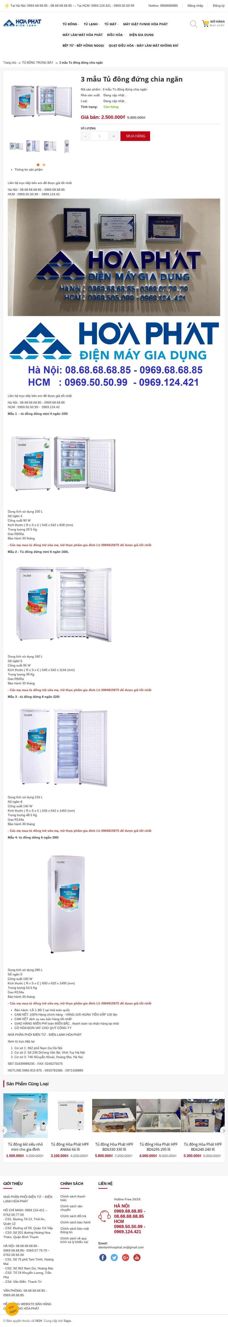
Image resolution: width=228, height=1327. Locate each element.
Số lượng (88, 128)
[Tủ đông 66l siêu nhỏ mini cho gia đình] (25, 1116)
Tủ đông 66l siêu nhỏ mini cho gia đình (25, 1147)
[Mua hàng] (50, 1125)
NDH (38, 1321)
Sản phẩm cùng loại (27, 1083)
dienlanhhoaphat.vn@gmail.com (121, 1247)
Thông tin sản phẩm (28, 169)
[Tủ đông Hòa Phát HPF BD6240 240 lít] (203, 1116)
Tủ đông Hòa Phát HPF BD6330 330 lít (114, 1147)
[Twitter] (114, 1257)
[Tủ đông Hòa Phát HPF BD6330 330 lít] (114, 1116)
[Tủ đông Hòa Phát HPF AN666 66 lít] (70, 1116)
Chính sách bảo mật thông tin (74, 1230)
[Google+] (125, 1257)
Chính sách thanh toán (72, 1198)
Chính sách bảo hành (75, 1222)
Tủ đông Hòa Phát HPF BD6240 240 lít (203, 1147)
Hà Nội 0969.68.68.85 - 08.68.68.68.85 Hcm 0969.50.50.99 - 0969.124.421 (129, 1218)
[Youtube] (137, 1257)
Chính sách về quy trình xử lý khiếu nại (74, 1240)
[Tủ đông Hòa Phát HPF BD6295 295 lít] (158, 1116)
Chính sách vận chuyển (71, 1208)
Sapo (67, 1321)
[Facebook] (103, 1257)
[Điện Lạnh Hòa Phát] (22, 23)
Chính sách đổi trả (73, 1216)
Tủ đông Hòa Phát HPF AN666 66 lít (70, 1147)
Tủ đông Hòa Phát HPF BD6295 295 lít (158, 1147)
